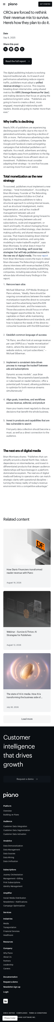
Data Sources (9, 854)
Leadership (8, 965)
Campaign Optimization (14, 906)
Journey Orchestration (13, 875)
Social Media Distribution (14, 898)
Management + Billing (13, 879)
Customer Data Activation (14, 834)
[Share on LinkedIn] (11, 49)
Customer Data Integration (15, 826)
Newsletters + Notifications (15, 902)
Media (6, 924)
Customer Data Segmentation (16, 830)
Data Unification (10, 861)
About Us (7, 957)
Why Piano (8, 953)
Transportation (9, 927)
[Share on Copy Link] (22, 49)
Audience (7, 821)
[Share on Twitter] (5, 49)
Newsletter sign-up (11, 987)
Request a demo (10, 982)
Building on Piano (11, 815)
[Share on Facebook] (16, 49)
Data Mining (8, 858)
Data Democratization (13, 846)
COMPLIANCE (21, 1013)
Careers (6, 969)
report (44, 256)
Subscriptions (9, 870)
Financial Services (11, 931)
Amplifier (7, 893)
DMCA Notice (9, 1013)
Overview (7, 811)
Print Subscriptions (11, 883)
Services (7, 912)
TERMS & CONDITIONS (38, 1013)
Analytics (7, 841)
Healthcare (8, 935)
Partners (7, 961)
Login (6, 992)
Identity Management (12, 886)
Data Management (11, 850)
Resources (8, 942)
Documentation (10, 977)
